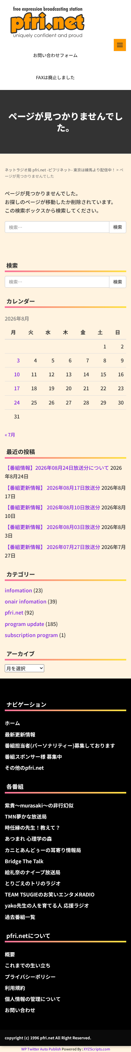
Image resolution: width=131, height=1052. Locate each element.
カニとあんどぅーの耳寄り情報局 (43, 850)
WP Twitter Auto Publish (41, 1048)
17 (17, 388)
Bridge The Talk (24, 861)
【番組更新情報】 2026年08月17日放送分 (52, 487)
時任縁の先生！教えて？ (32, 827)
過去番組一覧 (20, 917)
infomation (18, 590)
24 (17, 402)
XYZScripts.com (97, 1048)
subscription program (31, 635)
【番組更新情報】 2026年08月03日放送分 (52, 527)
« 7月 (10, 434)
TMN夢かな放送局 (26, 816)
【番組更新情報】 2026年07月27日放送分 (52, 547)
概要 (10, 954)
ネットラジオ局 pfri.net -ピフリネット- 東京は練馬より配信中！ (60, 169)
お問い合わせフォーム (55, 55)
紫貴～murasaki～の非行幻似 (39, 805)
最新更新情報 (20, 734)
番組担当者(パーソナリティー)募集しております (60, 745)
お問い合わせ (20, 1010)
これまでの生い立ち (28, 965)
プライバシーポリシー (30, 976)
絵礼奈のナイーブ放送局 (32, 872)
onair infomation (25, 601)
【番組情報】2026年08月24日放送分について (57, 467)
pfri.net (14, 612)
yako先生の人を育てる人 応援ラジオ (47, 905)
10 (17, 374)
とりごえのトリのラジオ (33, 883)
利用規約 (15, 987)
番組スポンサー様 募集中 (33, 756)
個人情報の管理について (33, 999)
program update (24, 624)
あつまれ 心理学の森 (28, 838)
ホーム (12, 723)
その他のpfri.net (24, 767)
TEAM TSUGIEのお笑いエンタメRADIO (49, 894)
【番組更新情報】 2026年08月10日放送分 (52, 507)
